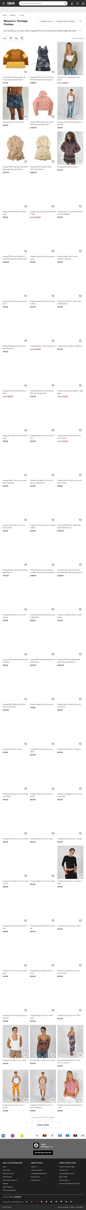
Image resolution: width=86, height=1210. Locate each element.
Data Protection (8, 1187)
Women (13, 15)
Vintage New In (46, 21)
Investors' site (35, 1177)
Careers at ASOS (36, 1170)
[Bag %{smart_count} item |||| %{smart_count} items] (83, 3)
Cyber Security (36, 1180)
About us (34, 1167)
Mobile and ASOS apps (67, 1167)
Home (5, 15)
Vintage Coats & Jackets (65, 21)
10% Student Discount (10, 1180)
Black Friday (63, 1177)
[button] (27, 1201)
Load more (43, 1125)
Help (4, 1167)
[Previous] (37, 21)
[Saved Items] (77, 3)
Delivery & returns (8, 1173)
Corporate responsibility (38, 1173)
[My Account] (72, 3)
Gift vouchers (63, 1170)
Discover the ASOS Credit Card (69, 1183)
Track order (6, 1170)
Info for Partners (64, 1180)
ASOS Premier (7, 1177)
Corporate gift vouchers (67, 1173)
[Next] (80, 21)
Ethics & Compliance (9, 1190)
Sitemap (5, 1183)
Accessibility (79, 1207)
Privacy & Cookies (63, 1207)
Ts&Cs (72, 1207)
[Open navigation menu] (3, 3)
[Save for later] (25, 71)
